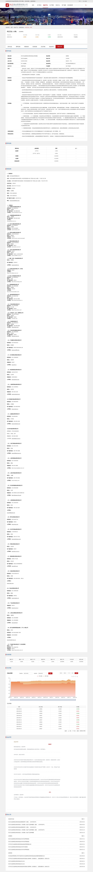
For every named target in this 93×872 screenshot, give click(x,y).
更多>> (83, 818)
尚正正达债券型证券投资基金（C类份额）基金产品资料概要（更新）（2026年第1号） (26, 829)
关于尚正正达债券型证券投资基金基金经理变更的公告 (19, 844)
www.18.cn (14, 364)
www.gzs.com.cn (15, 336)
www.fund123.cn (15, 265)
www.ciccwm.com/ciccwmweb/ (18, 238)
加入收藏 (85, 1)
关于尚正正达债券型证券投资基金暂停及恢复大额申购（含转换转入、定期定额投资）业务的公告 (28, 858)
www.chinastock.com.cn (17, 212)
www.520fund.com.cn (16, 453)
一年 (69, 673)
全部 (76, 673)
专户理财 (51, 5)
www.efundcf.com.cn (11, 639)
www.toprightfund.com (15, 200)
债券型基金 (21, 27)
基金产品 (45, 5)
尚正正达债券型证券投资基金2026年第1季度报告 (18, 841)
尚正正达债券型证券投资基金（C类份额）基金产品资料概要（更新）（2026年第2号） (26, 824)
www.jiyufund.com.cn (11, 221)
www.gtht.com (15, 566)
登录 (80, 1)
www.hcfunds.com (16, 229)
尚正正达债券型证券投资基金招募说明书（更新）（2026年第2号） (22, 821)
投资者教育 (70, 5)
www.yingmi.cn (15, 409)
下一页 (74, 730)
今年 (72, 673)
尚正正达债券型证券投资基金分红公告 (16, 861)
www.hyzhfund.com (16, 423)
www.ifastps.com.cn (16, 438)
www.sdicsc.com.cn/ (16, 246)
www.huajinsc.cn (15, 598)
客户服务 (64, 5)
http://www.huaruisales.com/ (13, 291)
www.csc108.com (15, 350)
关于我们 (39, 5)
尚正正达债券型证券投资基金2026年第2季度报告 (18, 838)
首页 (33, 5)
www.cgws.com (10, 583)
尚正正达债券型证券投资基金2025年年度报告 (18, 846)
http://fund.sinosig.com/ (17, 281)
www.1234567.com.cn (17, 255)
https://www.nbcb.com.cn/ (17, 650)
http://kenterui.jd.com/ (16, 495)
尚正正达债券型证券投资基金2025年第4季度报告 (18, 849)
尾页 (78, 730)
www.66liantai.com (11, 512)
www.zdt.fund (14, 622)
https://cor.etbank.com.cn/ (12, 273)
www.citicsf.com (15, 327)
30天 (61, 673)
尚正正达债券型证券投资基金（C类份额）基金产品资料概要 (21, 832)
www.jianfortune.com (16, 539)
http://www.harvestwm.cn (17, 300)
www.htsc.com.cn (15, 551)
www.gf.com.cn (15, 607)
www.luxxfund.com (16, 394)
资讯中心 (58, 5)
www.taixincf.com (15, 379)
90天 (65, 673)
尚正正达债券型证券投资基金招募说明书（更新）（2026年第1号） (22, 827)
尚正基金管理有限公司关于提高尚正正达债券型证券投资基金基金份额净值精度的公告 (26, 855)
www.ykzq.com (15, 524)
